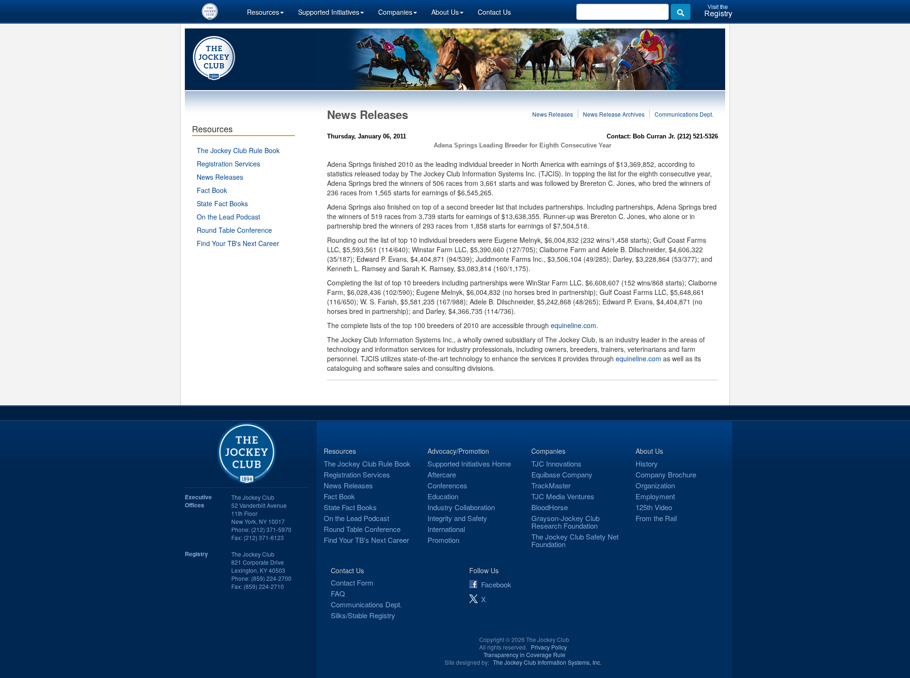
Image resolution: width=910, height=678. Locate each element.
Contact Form (352, 582)
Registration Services (228, 163)
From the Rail (656, 518)
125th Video (654, 507)
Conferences (447, 485)
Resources (263, 12)
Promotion (443, 540)
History (647, 463)
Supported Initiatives (328, 12)
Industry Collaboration (461, 507)
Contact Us (494, 12)
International (446, 529)
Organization (655, 485)
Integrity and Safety (457, 518)
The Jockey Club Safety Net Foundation (575, 540)
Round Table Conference (234, 230)
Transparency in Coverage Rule (524, 655)
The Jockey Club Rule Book (238, 150)
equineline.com (573, 325)
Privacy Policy (549, 647)
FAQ (338, 593)
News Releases (220, 177)
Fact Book (212, 190)
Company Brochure (666, 474)
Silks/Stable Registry (363, 615)
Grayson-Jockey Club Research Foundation (565, 522)
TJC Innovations (556, 463)
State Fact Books (222, 203)
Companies (395, 12)
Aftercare (442, 474)
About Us (445, 12)
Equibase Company (561, 474)
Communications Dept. (684, 114)
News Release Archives (614, 114)
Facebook (496, 584)
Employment (655, 496)
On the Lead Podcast (228, 216)
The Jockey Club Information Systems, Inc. (547, 662)
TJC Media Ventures (562, 496)
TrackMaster (551, 485)
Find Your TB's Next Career (238, 243)
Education (443, 496)
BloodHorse (549, 507)
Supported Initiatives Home (469, 463)
